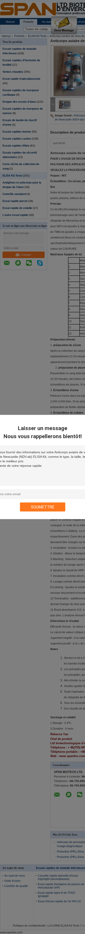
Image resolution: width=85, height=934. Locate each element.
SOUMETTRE (42, 507)
